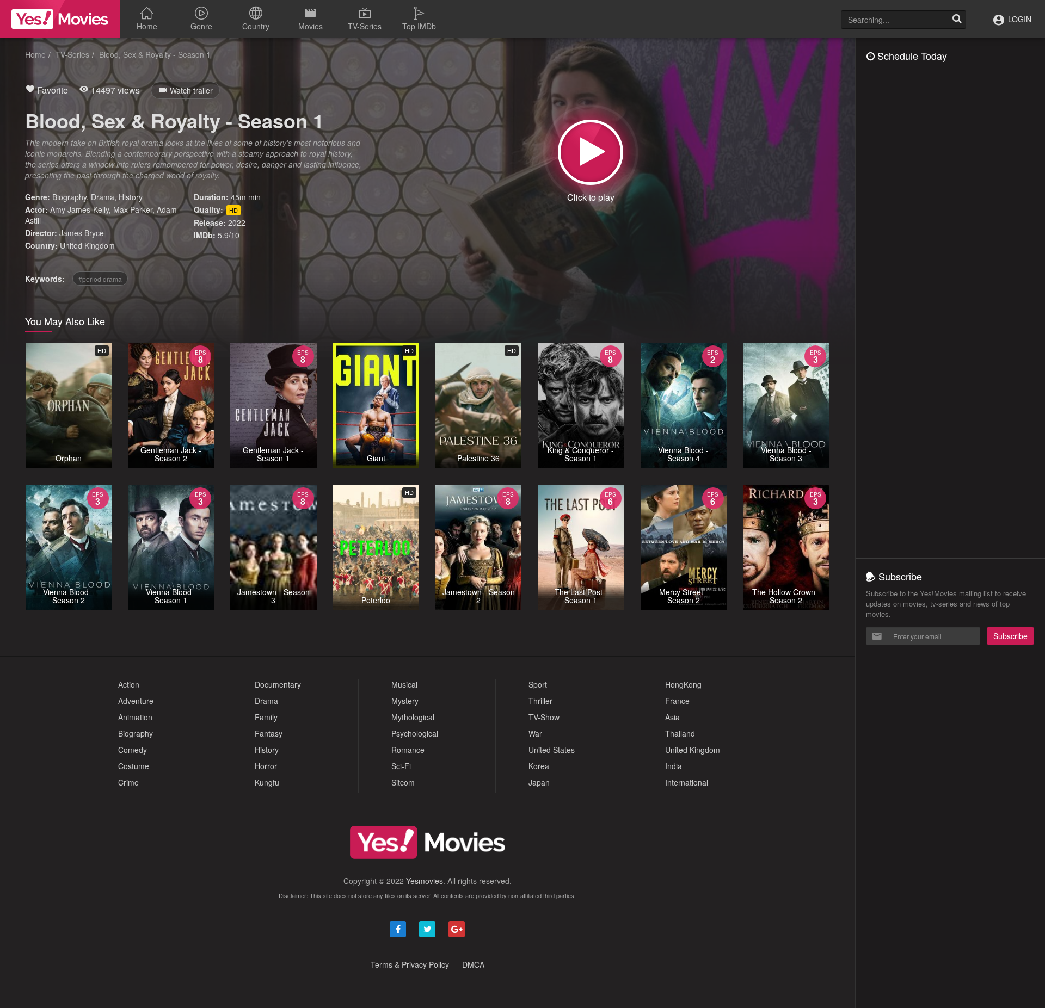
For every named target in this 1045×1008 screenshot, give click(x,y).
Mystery (405, 700)
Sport (537, 684)
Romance (408, 749)
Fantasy (268, 733)
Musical (404, 684)
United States (551, 749)
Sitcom (403, 782)
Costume (133, 765)
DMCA (473, 964)
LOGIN (1018, 19)
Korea (538, 765)
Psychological (414, 733)
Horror (266, 765)
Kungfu (267, 782)
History (131, 196)
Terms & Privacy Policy (410, 964)
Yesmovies (424, 880)
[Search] (957, 19)
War (535, 733)
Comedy (132, 749)
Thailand (680, 733)
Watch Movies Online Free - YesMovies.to (60, 19)
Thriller (540, 700)
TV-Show (544, 717)
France (677, 700)
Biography (69, 196)
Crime (128, 782)
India (673, 765)
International (686, 782)
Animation (135, 717)
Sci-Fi (401, 765)
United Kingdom (87, 245)
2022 (236, 222)
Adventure (135, 700)
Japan (539, 782)
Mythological (412, 717)
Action (128, 684)
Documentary (278, 684)
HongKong (683, 684)
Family (266, 717)
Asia (672, 717)
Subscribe (1010, 635)
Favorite (51, 90)
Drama (102, 196)
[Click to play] (590, 152)
